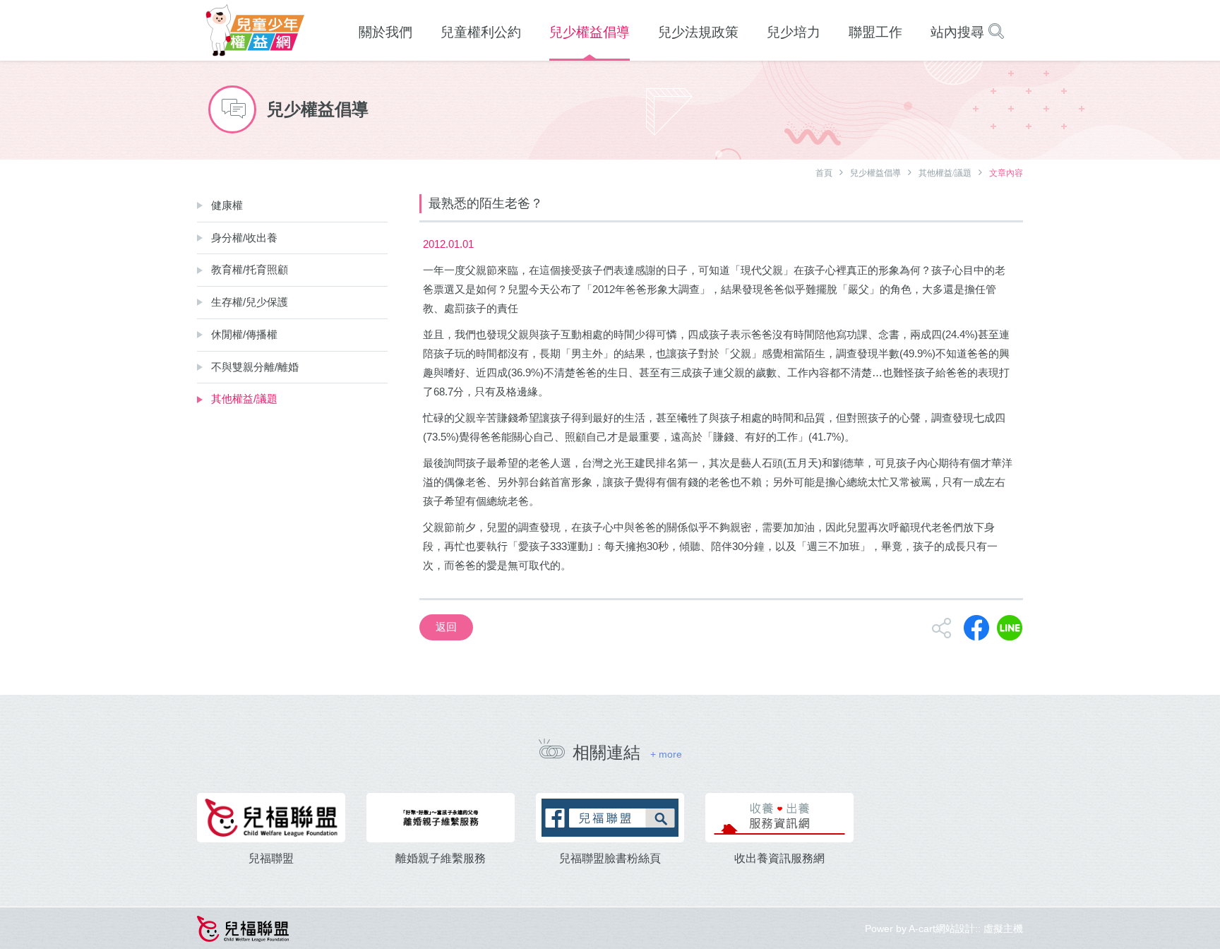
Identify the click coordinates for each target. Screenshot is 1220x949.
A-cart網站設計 (942, 928)
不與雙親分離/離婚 (255, 367)
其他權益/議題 (945, 173)
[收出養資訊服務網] (779, 817)
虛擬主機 (1003, 928)
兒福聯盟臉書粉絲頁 (610, 858)
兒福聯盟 (271, 858)
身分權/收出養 (244, 238)
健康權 (227, 205)
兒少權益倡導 (875, 173)
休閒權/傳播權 (244, 334)
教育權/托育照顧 (249, 269)
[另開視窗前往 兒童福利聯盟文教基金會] (243, 927)
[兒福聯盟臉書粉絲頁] (610, 817)
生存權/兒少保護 (249, 302)
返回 (446, 627)
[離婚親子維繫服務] (440, 817)
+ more (666, 754)
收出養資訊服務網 (779, 858)
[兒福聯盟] (271, 817)
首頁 (823, 173)
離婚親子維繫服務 (440, 858)
